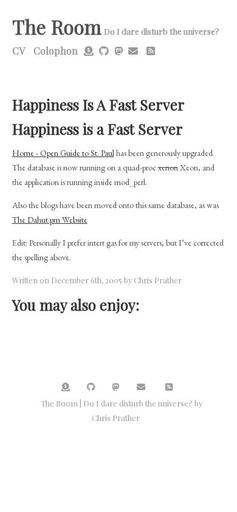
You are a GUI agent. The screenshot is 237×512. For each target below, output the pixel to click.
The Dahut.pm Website (50, 219)
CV (18, 50)
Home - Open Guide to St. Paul (63, 152)
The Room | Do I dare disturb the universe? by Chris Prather (121, 410)
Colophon (55, 50)
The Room (56, 26)
